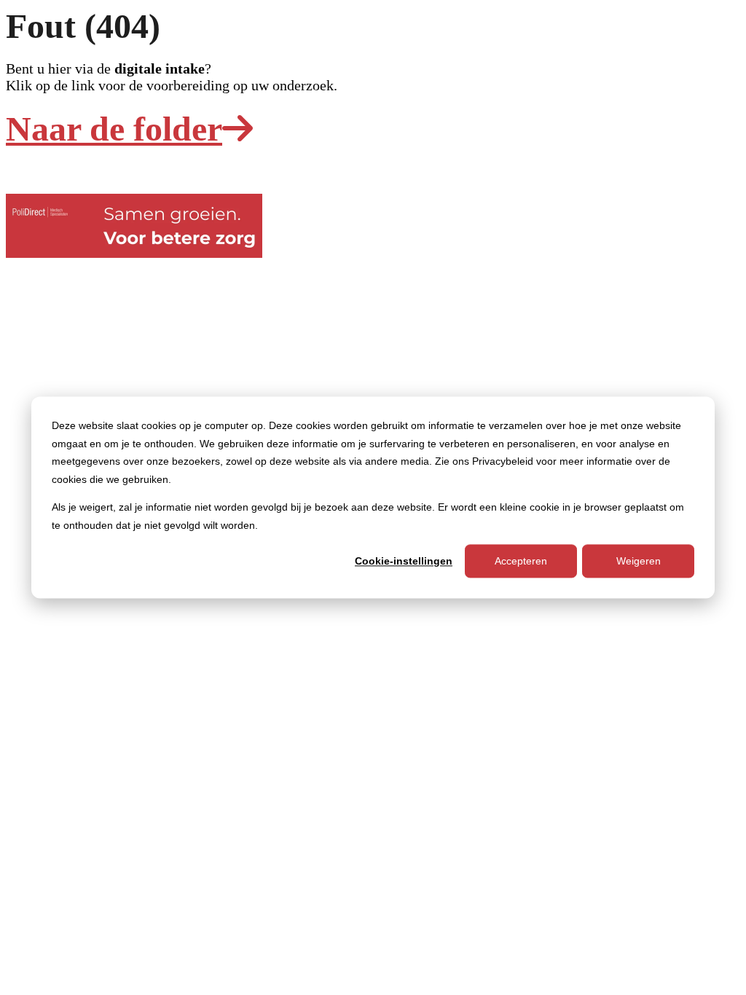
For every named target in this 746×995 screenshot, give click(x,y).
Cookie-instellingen (403, 561)
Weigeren (638, 561)
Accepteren (521, 561)
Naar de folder (114, 128)
